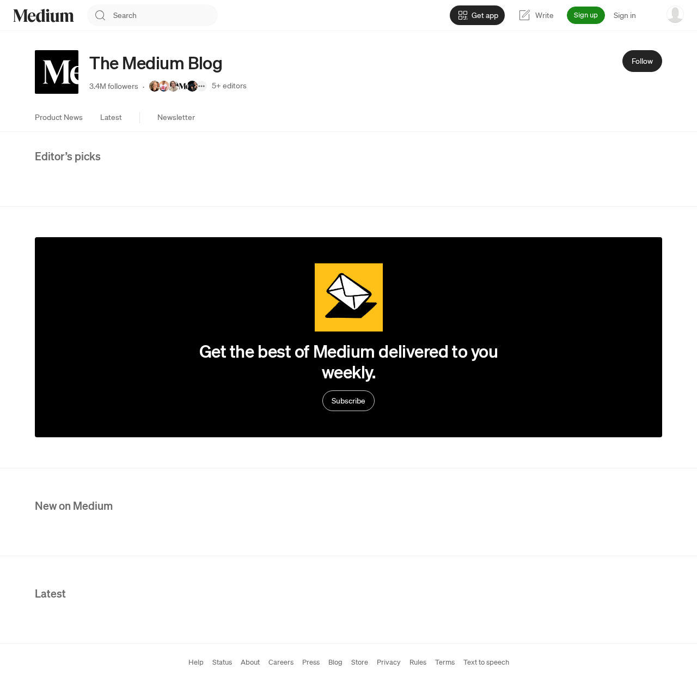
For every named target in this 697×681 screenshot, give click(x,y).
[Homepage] (43, 15)
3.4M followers (113, 86)
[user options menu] (675, 14)
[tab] (59, 117)
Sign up (586, 15)
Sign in (625, 15)
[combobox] (165, 15)
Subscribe (348, 401)
